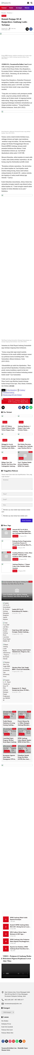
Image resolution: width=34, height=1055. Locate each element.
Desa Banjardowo (12, 390)
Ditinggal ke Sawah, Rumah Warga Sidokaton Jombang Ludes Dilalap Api (9, 446)
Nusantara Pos (5, 28)
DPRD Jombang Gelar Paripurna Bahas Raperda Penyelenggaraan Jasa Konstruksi (19, 940)
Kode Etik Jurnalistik (7, 1027)
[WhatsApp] (30, 407)
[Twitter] (23, 407)
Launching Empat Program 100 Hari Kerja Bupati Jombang (9, 740)
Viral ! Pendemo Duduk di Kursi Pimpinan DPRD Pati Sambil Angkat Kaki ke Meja (24, 464)
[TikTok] (20, 1041)
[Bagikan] (30, 29)
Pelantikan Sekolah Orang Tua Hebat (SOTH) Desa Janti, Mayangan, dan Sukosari (23, 757)
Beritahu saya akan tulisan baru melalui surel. (15, 516)
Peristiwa (4, 15)
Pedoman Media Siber (7, 1033)
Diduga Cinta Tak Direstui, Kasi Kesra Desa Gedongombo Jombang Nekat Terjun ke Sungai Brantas (9, 464)
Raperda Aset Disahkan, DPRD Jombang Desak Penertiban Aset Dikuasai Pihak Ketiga (19, 948)
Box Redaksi (5, 1021)
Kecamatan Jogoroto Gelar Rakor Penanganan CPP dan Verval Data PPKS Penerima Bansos (9, 757)
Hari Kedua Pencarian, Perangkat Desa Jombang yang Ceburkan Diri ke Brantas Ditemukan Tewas (25, 446)
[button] (31, 3)
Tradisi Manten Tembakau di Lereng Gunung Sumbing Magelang (9, 723)
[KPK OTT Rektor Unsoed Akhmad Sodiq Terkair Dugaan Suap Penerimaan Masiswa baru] (9, 419)
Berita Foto (6, 717)
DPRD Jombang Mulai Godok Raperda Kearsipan (18, 918)
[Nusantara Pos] (6, 3)
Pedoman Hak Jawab (7, 1030)
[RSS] (24, 1041)
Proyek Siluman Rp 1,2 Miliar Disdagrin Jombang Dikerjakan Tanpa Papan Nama (24, 723)
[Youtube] (13, 1041)
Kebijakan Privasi (6, 1024)
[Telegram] (27, 407)
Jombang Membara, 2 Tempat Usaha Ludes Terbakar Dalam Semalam (24, 428)
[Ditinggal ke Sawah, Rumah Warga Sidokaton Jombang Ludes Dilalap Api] (9, 437)
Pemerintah (15, 536)
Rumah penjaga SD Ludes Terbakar (13, 395)
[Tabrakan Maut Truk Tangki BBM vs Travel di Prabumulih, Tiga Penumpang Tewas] (7, 669)
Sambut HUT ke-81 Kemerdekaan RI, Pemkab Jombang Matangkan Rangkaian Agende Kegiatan (21, 610)
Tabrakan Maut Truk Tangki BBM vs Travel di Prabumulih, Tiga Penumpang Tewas (21, 668)
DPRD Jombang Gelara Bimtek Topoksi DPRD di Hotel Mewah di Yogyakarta (24, 740)
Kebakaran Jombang (9, 392)
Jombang (22, 390)
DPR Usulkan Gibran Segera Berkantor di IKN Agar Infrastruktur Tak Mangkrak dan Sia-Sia (19, 933)
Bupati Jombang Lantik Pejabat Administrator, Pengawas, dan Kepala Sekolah (21, 651)
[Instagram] (10, 1041)
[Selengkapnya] (17, 577)
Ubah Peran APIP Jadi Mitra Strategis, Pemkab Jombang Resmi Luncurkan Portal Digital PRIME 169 (21, 631)
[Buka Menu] (28, 3)
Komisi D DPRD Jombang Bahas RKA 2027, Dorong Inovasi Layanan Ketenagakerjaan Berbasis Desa (20, 926)
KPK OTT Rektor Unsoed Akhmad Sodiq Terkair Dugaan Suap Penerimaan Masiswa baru (8, 428)
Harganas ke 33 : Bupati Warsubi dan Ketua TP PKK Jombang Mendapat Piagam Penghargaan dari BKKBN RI (20, 689)
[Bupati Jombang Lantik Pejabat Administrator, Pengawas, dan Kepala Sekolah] (7, 652)
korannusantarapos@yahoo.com (13, 1003)
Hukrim (14, 547)
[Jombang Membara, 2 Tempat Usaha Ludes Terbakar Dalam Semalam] (25, 419)
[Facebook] (19, 407)
